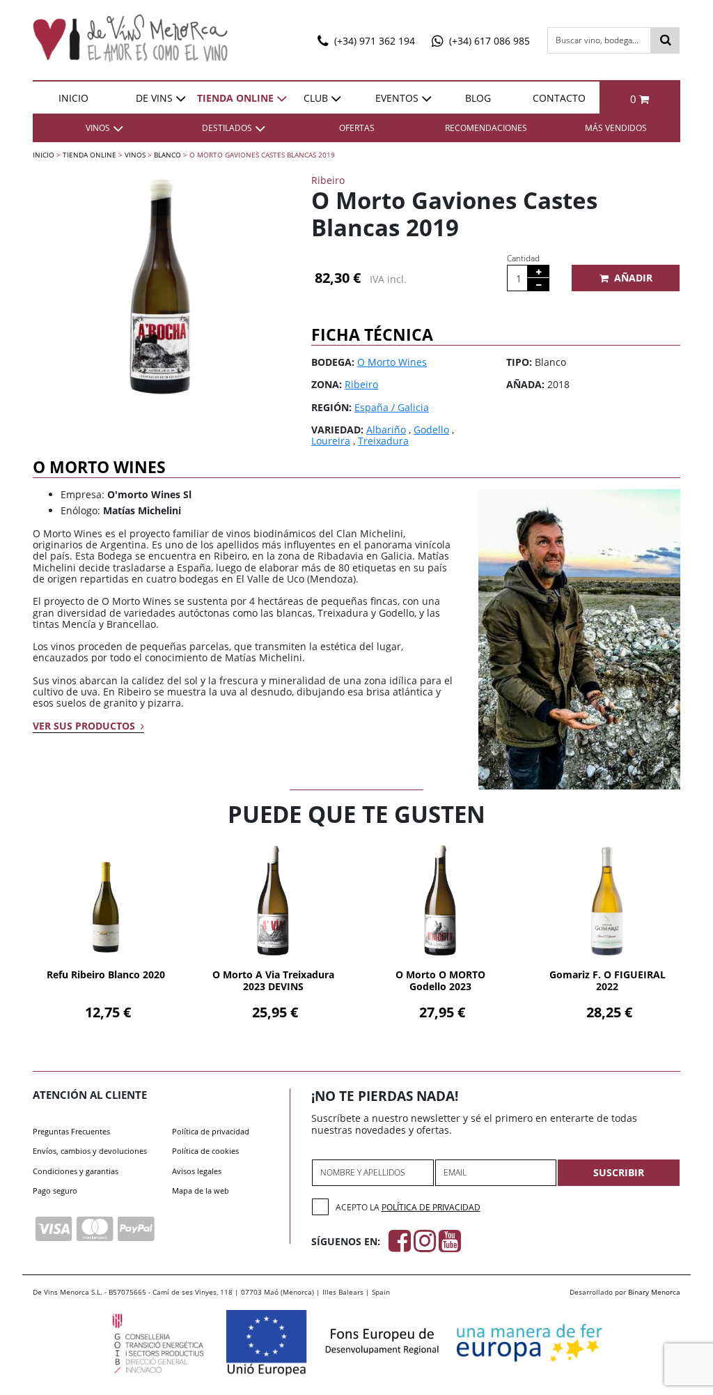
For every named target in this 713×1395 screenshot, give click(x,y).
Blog (478, 98)
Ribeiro (361, 384)
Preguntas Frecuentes (71, 1131)
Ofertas (357, 128)
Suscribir (618, 1172)
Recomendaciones (486, 128)
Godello (431, 429)
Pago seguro (55, 1190)
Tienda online (235, 98)
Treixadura (383, 440)
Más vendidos (616, 128)
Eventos (396, 98)
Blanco (167, 155)
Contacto (559, 98)
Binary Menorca (654, 1292)
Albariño (386, 429)
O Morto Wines (392, 362)
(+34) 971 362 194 (373, 40)
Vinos (135, 155)
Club (316, 98)
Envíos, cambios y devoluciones (90, 1151)
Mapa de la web (200, 1190)
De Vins (154, 98)
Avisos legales (196, 1171)
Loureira (330, 440)
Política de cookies (205, 1151)
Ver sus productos (85, 725)
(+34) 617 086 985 (488, 40)
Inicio (73, 98)
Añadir (633, 277)
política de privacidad (431, 1207)
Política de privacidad (210, 1131)
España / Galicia (391, 407)
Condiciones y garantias (75, 1171)
